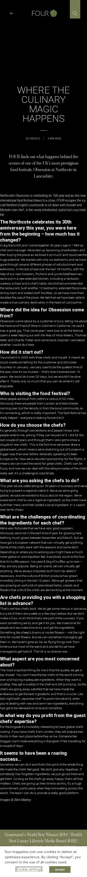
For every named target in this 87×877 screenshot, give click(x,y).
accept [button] (60, 869)
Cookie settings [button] (29, 869)
